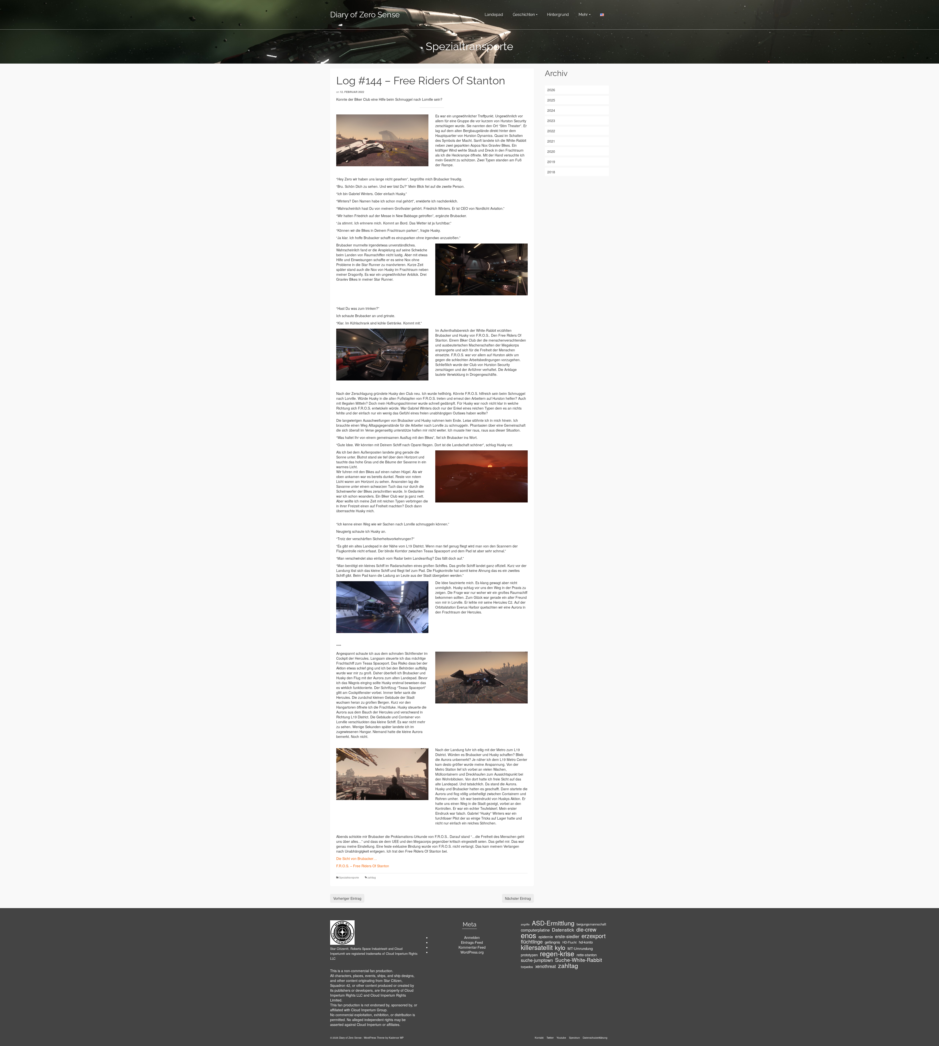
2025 (551, 100)
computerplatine (535, 929)
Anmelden (472, 937)
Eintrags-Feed (472, 942)
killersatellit (537, 947)
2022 (551, 130)
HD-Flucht (569, 942)
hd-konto (586, 942)
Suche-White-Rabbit (578, 959)
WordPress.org (472, 952)
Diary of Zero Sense (365, 14)
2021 (551, 141)
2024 (551, 110)
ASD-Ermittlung (553, 922)
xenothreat (545, 966)
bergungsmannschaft (591, 924)
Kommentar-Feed (472, 947)
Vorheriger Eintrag (347, 898)
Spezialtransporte (349, 877)
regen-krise (557, 953)
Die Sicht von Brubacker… (356, 858)
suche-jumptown (537, 959)
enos (528, 935)
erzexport (593, 935)
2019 (551, 161)
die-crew (586, 929)
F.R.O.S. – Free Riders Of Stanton (362, 865)
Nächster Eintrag (518, 898)
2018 (551, 171)
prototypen (529, 954)
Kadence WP (396, 1037)
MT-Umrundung (580, 948)
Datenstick (563, 929)
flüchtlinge (532, 941)
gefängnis (552, 942)
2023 (551, 120)
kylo (560, 947)
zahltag (372, 877)
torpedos (527, 966)
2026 (551, 89)
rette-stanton (587, 954)
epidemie (545, 936)
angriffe (525, 924)
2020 (551, 151)
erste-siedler (567, 936)
